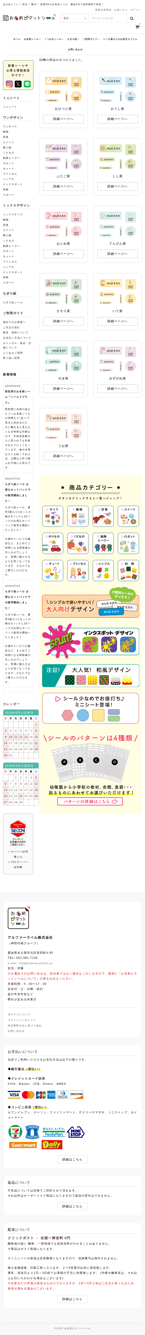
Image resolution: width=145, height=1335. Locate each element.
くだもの (8, 152)
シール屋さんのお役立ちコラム (120, 39)
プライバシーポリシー (22, 1020)
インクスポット (13, 184)
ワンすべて (10, 126)
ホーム (17, 39)
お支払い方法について (17, 337)
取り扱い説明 (11, 358)
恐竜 (6, 137)
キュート (8, 168)
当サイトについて (19, 1014)
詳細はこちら (72, 1159)
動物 (6, 131)
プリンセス (10, 173)
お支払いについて (23, 1052)
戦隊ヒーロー (11, 158)
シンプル (8, 179)
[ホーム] (19, 917)
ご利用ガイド (90, 39)
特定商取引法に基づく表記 (25, 1025)
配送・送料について (16, 332)
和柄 (6, 189)
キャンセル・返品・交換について (17, 345)
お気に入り (120, 10)
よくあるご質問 (13, 352)
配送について (19, 1230)
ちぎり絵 (72, 39)
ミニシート (10, 106)
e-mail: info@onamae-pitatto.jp (30, 963)
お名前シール (31, 39)
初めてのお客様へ (14, 322)
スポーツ (8, 194)
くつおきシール (53, 39)
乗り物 (7, 147)
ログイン (135, 10)
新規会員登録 (103, 10)
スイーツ (8, 142)
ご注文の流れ (11, 327)
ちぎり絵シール (13, 302)
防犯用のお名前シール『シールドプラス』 (18, 397)
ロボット (8, 163)
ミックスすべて (13, 214)
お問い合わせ (75, 49)
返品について (19, 1182)
